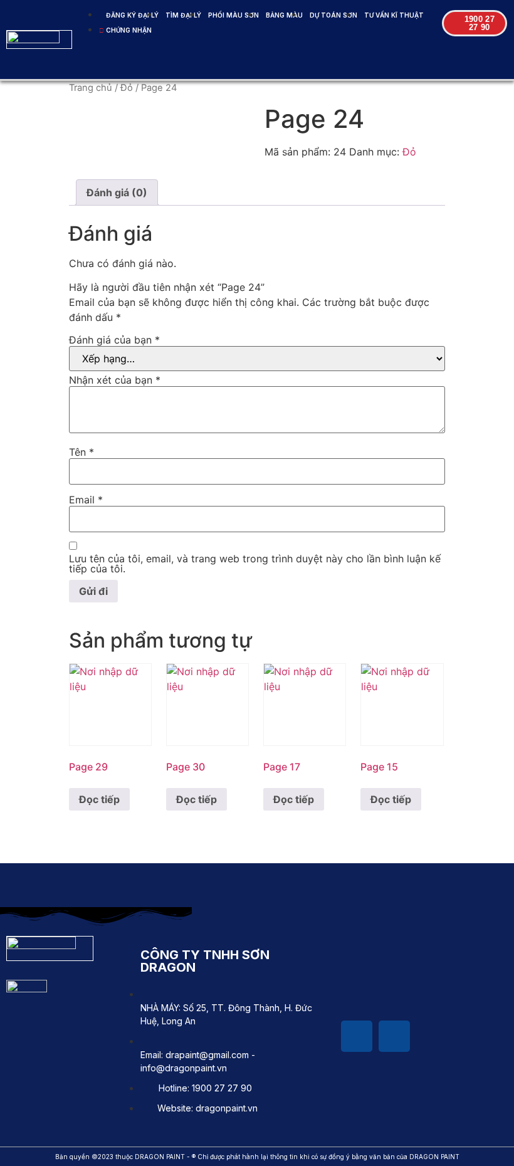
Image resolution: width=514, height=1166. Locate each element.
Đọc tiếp (99, 799)
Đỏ (126, 87)
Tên (81, 452)
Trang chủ (90, 87)
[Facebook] (356, 1036)
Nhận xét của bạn (114, 380)
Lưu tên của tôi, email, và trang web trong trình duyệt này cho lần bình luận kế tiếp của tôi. (255, 564)
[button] (303, 62)
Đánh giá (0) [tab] (117, 192)
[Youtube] (394, 1036)
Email (86, 500)
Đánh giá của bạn (114, 340)
